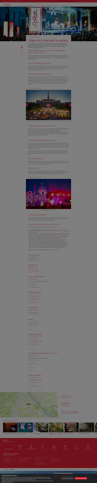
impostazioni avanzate (68, 478)
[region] (48, 478)
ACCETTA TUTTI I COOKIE (81, 478)
